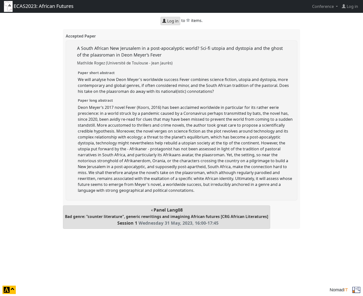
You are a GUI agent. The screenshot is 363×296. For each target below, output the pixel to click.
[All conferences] (356, 289)
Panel (166, 216)
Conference (323, 6)
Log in (172, 21)
